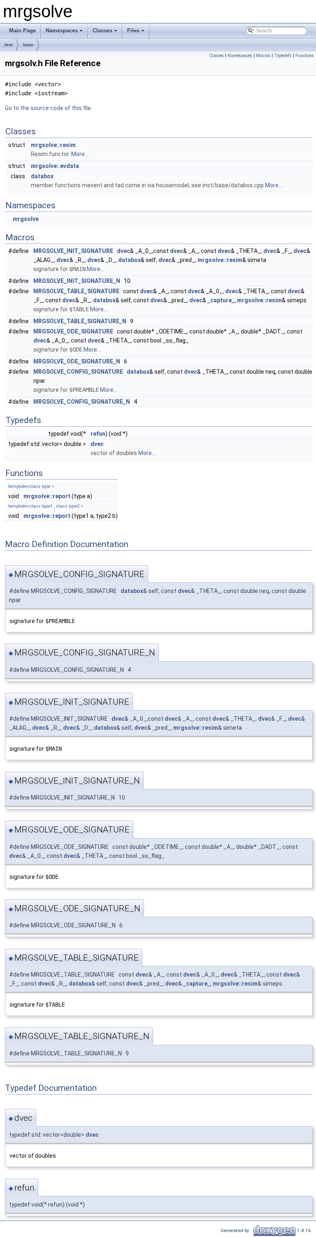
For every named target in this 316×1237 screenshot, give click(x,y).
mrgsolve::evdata (55, 166)
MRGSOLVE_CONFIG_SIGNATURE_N (81, 401)
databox (42, 176)
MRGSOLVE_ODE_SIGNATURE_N (76, 361)
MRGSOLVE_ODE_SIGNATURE (73, 331)
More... (79, 154)
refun (98, 433)
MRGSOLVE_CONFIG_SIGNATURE (78, 371)
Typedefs (283, 55)
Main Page (22, 31)
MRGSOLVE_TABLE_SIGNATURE (76, 291)
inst (9, 44)
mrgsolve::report (46, 496)
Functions (304, 55)
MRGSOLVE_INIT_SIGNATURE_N (76, 281)
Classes (102, 31)
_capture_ (221, 300)
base (28, 44)
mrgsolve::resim (53, 145)
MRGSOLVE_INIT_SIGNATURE (73, 251)
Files (133, 31)
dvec (123, 251)
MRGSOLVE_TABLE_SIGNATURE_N (79, 321)
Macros (263, 55)
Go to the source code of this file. (48, 108)
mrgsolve (26, 219)
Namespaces (62, 31)
